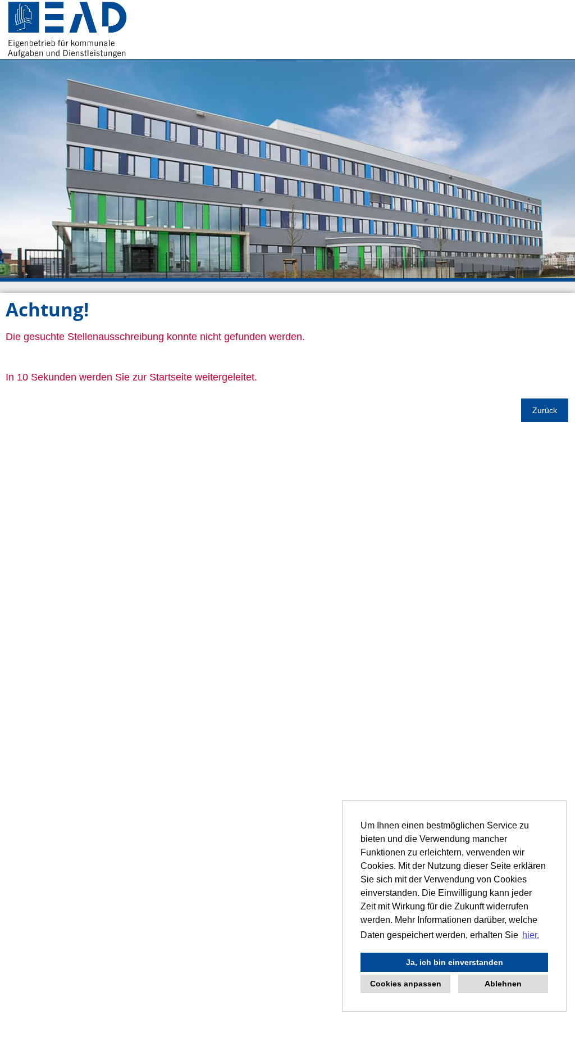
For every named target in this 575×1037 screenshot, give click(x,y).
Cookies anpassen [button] (405, 983)
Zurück (544, 410)
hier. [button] (530, 935)
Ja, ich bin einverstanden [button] (454, 962)
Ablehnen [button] (503, 983)
